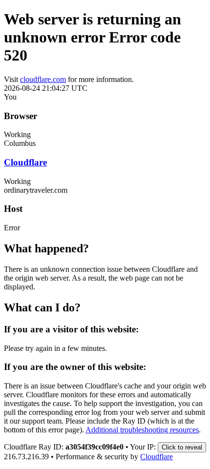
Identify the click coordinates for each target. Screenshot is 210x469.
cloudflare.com (43, 79)
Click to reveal (182, 447)
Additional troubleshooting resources (142, 430)
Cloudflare (25, 162)
